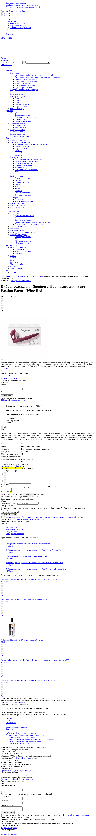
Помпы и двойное (17, 134)
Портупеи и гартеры (23, 178)
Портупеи (14, 262)
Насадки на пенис (17, 130)
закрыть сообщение (9, 828)
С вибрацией (20, 119)
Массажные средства (18, 235)
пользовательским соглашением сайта (29, 519)
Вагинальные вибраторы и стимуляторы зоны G (34, 75)
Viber (23, 702)
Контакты (9, 34)
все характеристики (9, 378)
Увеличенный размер (23, 168)
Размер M (19, 100)
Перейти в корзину (26, 771)
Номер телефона (8, 506)
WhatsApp (17, 702)
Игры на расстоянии (18, 174)
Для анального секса (23, 218)
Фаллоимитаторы (17, 109)
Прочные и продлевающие (25, 165)
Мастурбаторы (16, 113)
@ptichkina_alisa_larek (17, 11)
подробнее (5, 368)
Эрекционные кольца (18, 123)
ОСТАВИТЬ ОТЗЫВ (9, 515)
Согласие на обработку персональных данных (24, 741)
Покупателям (11, 21)
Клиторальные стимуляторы (26, 81)
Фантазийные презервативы (26, 170)
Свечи (17, 184)
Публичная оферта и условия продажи (21, 733)
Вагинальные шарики (19, 92)
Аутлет (8, 270)
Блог (7, 30)
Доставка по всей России (16, 3)
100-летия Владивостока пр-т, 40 (14, 400)
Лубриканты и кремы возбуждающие (30, 224)
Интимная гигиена (17, 230)
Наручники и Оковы (23, 251)
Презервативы (16, 157)
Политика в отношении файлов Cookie (21, 737)
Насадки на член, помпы (34, 276)
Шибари (18, 191)
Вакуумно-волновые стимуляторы (24, 90)
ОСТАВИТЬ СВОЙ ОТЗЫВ (12, 466)
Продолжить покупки (9, 771)
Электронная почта (9, 503)
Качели (18, 180)
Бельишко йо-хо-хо (17, 94)
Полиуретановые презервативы (27, 161)
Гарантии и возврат (18, 26)
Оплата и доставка (17, 23)
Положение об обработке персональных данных (25, 735)
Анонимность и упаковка (20, 28)
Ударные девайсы (22, 182)
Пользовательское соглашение (18, 743)
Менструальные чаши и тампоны (23, 233)
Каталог (12, 276)
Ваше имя (5, 484)
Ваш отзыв (6, 492)
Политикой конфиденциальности (76, 815)
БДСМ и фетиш (16, 176)
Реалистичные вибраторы (25, 85)
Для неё (9, 71)
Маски (17, 189)
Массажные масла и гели (25, 239)
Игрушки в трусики (23, 83)
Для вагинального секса (24, 216)
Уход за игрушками (18, 226)
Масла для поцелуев (23, 241)
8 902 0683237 (6, 38)
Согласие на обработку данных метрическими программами (30, 739)
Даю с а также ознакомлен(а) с (42, 518)
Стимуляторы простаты (19, 136)
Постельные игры (17, 203)
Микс (17, 172)
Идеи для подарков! (18, 205)
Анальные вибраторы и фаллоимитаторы (31, 144)
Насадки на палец (17, 132)
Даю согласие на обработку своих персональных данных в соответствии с (46, 815)
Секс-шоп (5, 276)
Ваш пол (4, 510)
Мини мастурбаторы (23, 121)
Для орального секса (23, 220)
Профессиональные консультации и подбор (23, 5)
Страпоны (14, 197)
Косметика (14, 228)
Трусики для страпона (24, 201)
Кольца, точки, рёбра (23, 163)
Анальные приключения (20, 96)
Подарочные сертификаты (16, 32)
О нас (8, 19)
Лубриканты (15, 214)
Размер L (18, 102)
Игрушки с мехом (22, 107)
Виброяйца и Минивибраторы (27, 79)
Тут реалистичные (22, 115)
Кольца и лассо (21, 128)
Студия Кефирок (22, 758)
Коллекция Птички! (23, 237)
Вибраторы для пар (18, 140)
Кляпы (17, 186)
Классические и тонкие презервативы (30, 159)
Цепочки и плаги (22, 104)
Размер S (18, 98)
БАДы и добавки (17, 208)
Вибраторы (14, 73)
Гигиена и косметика (14, 211)
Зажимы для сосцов (23, 193)
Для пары (9, 138)
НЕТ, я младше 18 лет (25, 779)
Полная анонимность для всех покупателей (23, 7)
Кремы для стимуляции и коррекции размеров (33, 222)
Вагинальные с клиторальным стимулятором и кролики (37, 77)
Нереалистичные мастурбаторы (27, 117)
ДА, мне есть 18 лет (9, 779)
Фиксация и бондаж (23, 195)
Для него (9, 111)
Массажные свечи (22, 243)
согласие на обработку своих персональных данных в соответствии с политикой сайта (43, 517)
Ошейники (19, 249)
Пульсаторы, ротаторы (24, 88)
